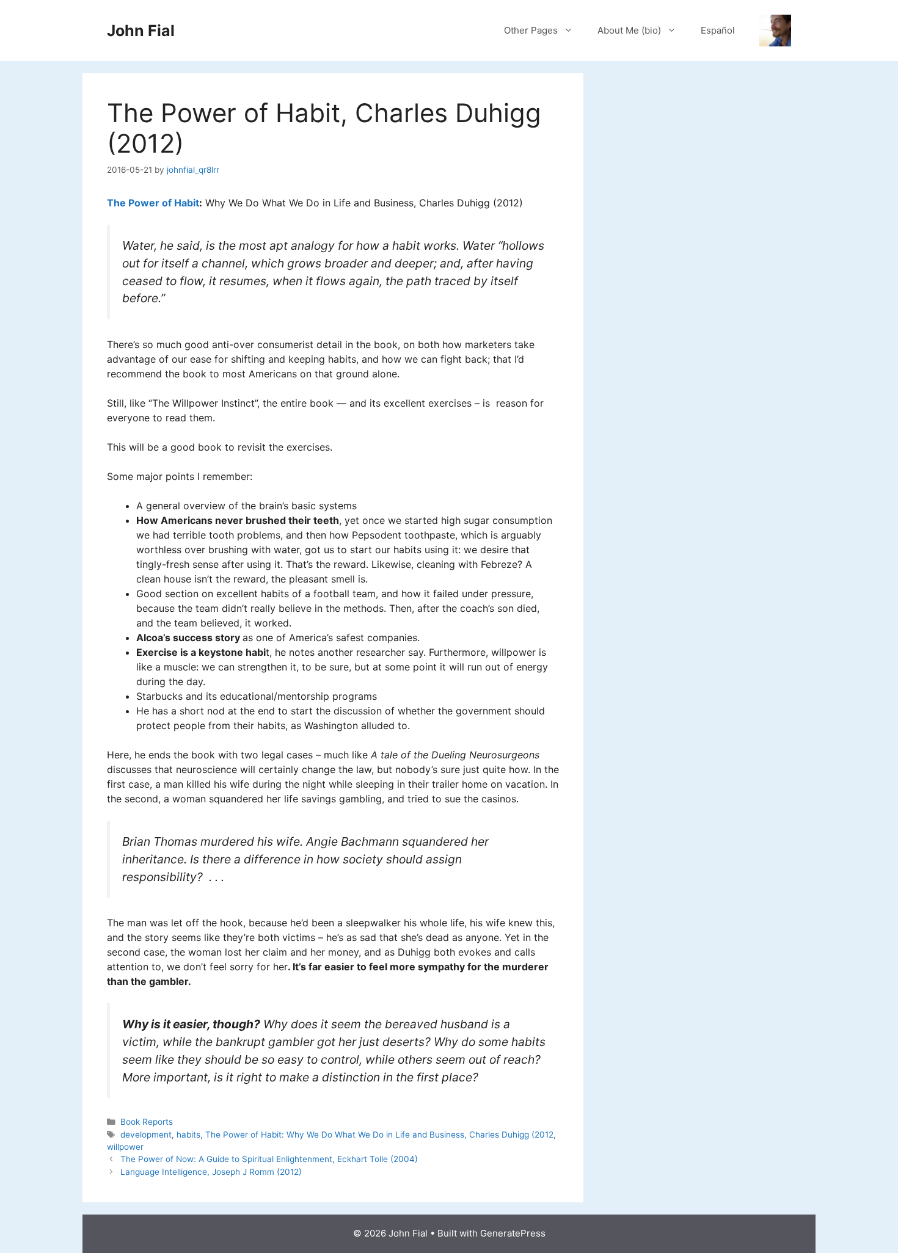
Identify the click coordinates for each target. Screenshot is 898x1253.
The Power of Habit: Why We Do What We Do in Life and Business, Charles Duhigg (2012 (379, 1134)
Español (718, 30)
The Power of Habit (153, 203)
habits (188, 1134)
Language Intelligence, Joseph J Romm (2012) (211, 1172)
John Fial (141, 30)
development (146, 1134)
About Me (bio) (629, 30)
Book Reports (146, 1122)
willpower (125, 1147)
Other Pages (531, 30)
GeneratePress (513, 1233)
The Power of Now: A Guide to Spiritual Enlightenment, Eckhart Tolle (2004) (269, 1159)
